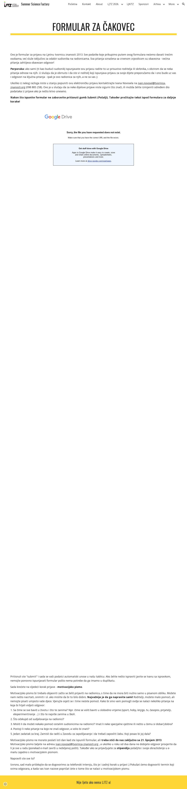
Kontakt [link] (86, 4)
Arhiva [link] (157, 4)
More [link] (172, 4)
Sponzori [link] (144, 4)
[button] (183, 4)
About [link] (99, 4)
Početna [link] (72, 4)
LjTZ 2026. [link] (113, 4)
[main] (93, 28)
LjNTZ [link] (130, 4)
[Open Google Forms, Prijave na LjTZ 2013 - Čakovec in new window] (172, 115)
